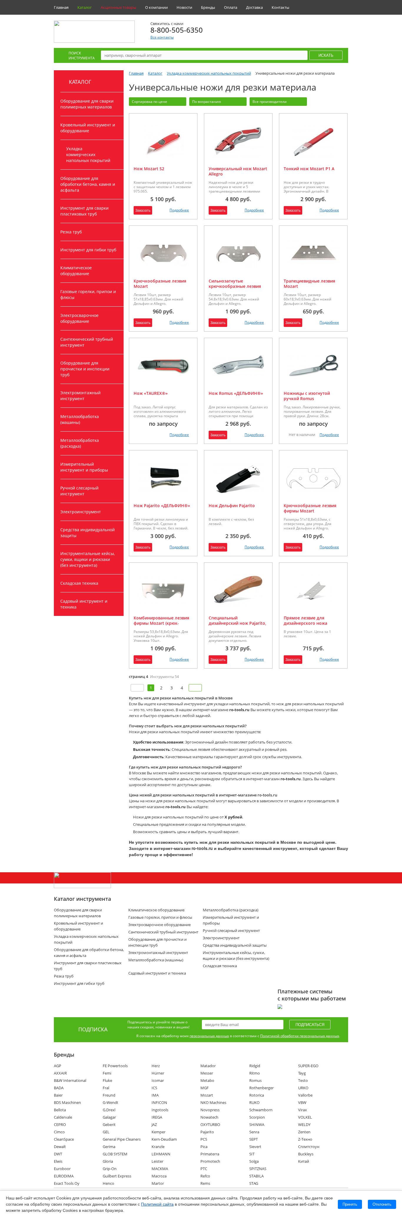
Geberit (109, 1124)
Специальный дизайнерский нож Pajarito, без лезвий (237, 623)
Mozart (206, 1095)
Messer (206, 1073)
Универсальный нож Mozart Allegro (238, 171)
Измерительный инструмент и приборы (84, 467)
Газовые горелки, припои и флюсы (88, 294)
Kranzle (158, 1146)
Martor (158, 1183)
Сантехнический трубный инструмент (86, 342)
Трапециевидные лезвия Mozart (309, 283)
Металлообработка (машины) (79, 419)
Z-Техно (305, 1139)
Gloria (108, 1161)
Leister (157, 1161)
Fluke (107, 1080)
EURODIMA (64, 1176)
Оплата (230, 7)
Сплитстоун (308, 1146)
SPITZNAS (257, 1168)
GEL (106, 1132)
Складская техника (79, 583)
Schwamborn (261, 1109)
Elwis (58, 1161)
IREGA (157, 1117)
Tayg (302, 1073)
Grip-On (110, 1168)
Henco (108, 1183)
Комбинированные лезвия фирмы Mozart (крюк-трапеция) (161, 623)
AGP (57, 1065)
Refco (205, 1176)
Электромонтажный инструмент (80, 395)
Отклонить (382, 1204)
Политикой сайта (157, 1204)
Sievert (255, 1146)
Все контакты (162, 37)
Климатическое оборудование (76, 270)
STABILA (256, 1176)
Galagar (109, 1117)
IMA (155, 1095)
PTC (203, 1168)
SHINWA (256, 1124)
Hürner (158, 1073)
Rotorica (256, 1095)
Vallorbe (305, 1095)
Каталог (84, 7)
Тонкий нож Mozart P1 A (309, 168)
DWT (58, 1154)
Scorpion (257, 1117)
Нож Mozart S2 (149, 168)
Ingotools (160, 1109)
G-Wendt (110, 1102)
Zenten (304, 1132)
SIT (252, 1154)
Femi (107, 1073)
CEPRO (60, 1124)
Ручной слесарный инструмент (79, 491)
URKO (303, 1087)
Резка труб (71, 232)
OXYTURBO (210, 1124)
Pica (203, 1146)
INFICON (159, 1102)
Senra (254, 1132)
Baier (58, 1095)
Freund (109, 1095)
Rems (205, 1183)
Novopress (210, 1109)
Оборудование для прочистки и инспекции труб (84, 368)
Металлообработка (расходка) (79, 443)
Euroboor (62, 1168)
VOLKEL (305, 1117)
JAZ (154, 1124)
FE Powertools (115, 1065)
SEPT (253, 1139)
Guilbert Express (117, 1176)
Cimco (59, 1132)
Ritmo (254, 1073)
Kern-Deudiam (164, 1139)
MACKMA (160, 1168)
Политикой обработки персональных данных (299, 1035)
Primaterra (209, 1154)
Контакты (280, 7)
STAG (253, 1183)
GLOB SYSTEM (115, 1154)
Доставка (254, 7)
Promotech (210, 1161)
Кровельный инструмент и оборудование (87, 127)
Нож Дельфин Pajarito (232, 505)
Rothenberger (261, 1087)
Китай (303, 1161)
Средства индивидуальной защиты (87, 532)
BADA (59, 1087)
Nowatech (209, 1117)
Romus (255, 1080)
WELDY (304, 1124)
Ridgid (254, 1065)
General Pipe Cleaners (122, 1139)
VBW (302, 1102)
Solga (254, 1161)
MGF (204, 1087)
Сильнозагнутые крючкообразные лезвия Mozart (235, 286)
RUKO (254, 1102)
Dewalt (60, 1146)
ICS (154, 1087)
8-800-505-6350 (176, 30)
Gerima (109, 1146)
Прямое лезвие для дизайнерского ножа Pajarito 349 (305, 623)
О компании (156, 7)
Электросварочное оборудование (79, 318)
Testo (303, 1080)
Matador (208, 1065)
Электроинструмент (80, 511)
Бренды (208, 7)
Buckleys (305, 1154)
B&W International (70, 1080)
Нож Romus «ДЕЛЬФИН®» (236, 393)
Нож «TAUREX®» (151, 393)
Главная (61, 7)
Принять (350, 1204)
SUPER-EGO (308, 1065)
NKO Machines (213, 1102)
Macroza (159, 1176)
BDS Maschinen (67, 1102)
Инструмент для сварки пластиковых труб (84, 211)
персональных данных (209, 1035)
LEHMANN (161, 1154)
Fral (106, 1087)
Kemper (158, 1132)
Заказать (142, 210)
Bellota (60, 1109)
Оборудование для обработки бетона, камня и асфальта (87, 184)
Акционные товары (118, 7)
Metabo (207, 1080)
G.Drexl (109, 1109)
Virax (302, 1109)
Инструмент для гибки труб (88, 250)
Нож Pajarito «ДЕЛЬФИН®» (162, 505)
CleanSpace (64, 1139)
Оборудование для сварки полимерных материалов (87, 104)
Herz (156, 1065)
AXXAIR (60, 1073)
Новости (184, 7)
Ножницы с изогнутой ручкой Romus (307, 395)
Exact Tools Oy (66, 1183)
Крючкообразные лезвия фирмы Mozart (310, 508)
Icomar (158, 1080)
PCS (203, 1139)
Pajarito (207, 1132)
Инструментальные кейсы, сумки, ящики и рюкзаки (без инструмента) (87, 559)
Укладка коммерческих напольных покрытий (88, 154)
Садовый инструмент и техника (83, 604)
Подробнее (179, 210)
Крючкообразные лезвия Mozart (160, 283)
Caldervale (63, 1117)
